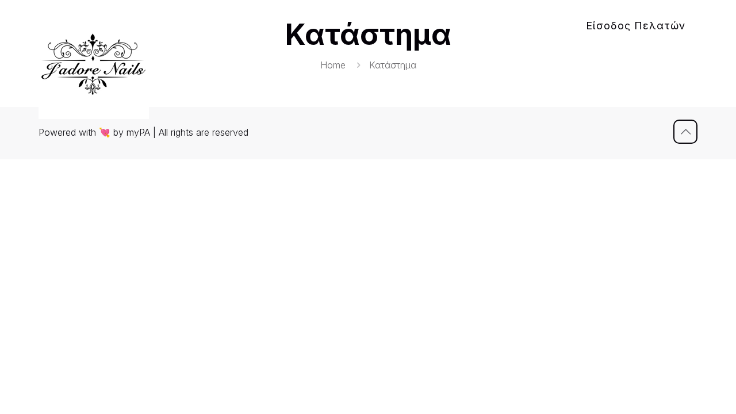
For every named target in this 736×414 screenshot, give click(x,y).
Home (333, 65)
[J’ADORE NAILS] (94, 64)
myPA (138, 132)
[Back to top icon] (685, 132)
